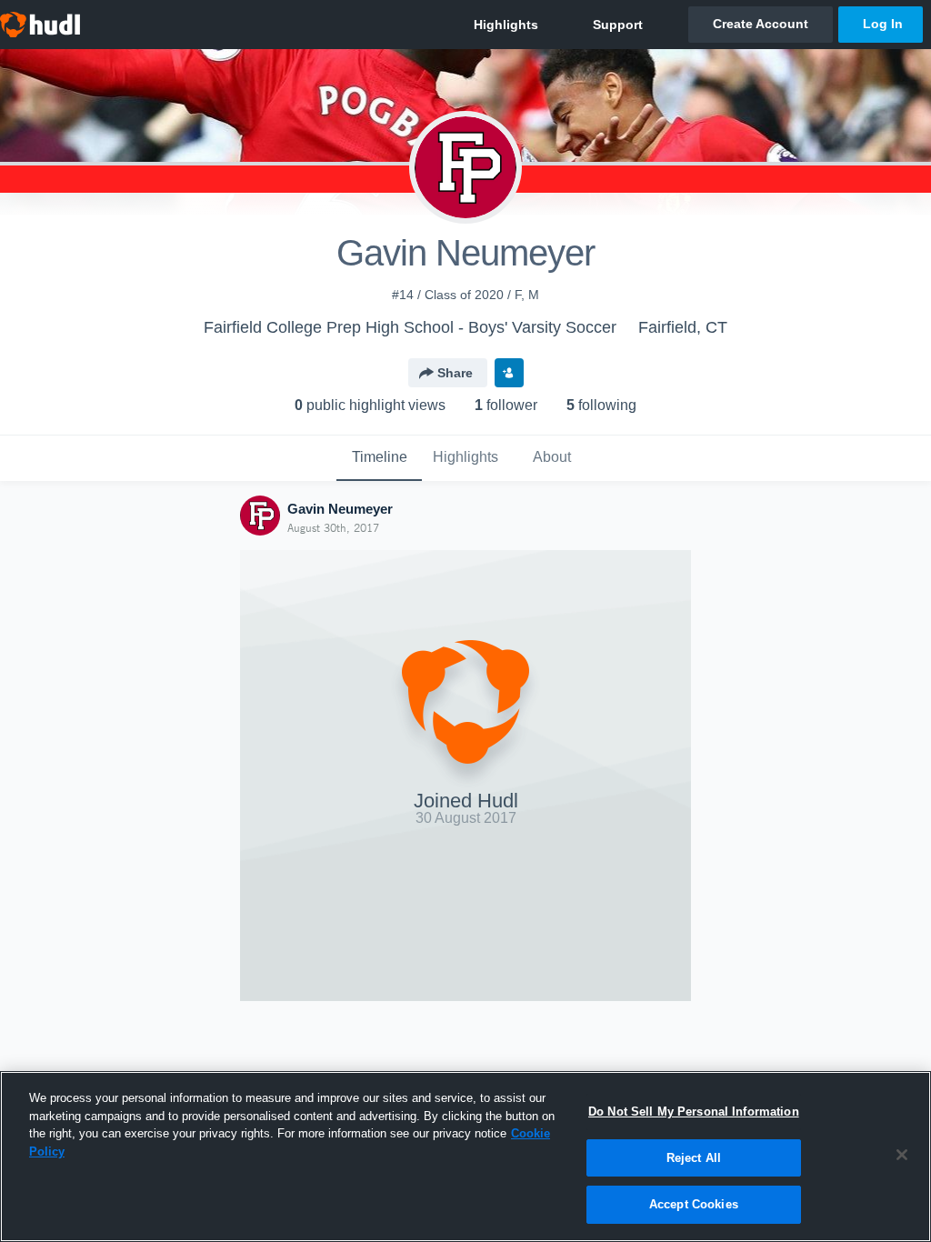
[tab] (379, 458)
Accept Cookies (693, 1204)
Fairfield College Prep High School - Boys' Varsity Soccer (410, 327)
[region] (465, 1156)
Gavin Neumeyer (340, 508)
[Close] (902, 1155)
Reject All (693, 1158)
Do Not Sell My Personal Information (693, 1111)
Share (455, 373)
